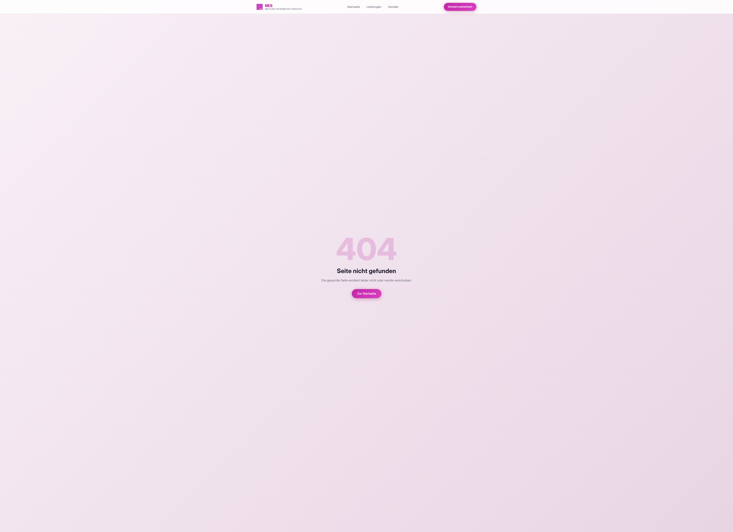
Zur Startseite (366, 293)
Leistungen (374, 6)
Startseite (353, 6)
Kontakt (393, 6)
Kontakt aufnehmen (460, 6)
